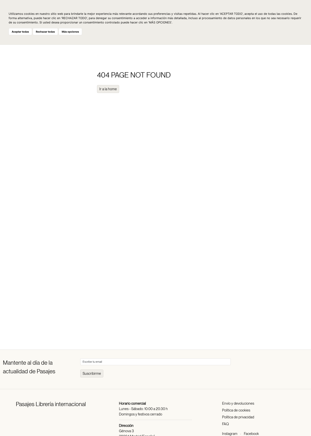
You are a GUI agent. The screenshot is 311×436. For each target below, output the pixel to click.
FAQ (225, 424)
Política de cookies (236, 410)
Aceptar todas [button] (20, 31)
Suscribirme (92, 373)
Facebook (251, 433)
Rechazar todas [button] (45, 31)
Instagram (229, 433)
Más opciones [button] (70, 31)
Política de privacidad (238, 417)
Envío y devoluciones (238, 403)
